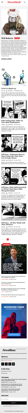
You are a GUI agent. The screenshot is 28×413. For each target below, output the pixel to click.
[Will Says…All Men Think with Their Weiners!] (14, 212)
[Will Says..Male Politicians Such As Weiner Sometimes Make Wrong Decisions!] (14, 176)
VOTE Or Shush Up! (8, 88)
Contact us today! (8, 360)
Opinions (3, 124)
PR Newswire (4, 373)
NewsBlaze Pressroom (6, 371)
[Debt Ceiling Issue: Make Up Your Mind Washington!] (14, 109)
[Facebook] (11, 32)
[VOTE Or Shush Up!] (14, 77)
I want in (13, 402)
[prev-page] (2, 239)
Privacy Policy (16, 406)
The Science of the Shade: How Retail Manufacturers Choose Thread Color (10, 389)
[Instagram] (14, 32)
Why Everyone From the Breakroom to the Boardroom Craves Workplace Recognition (13, 277)
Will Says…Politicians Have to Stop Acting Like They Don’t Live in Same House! (13, 156)
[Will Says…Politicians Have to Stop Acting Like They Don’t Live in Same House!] (14, 143)
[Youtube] (13, 364)
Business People (4, 382)
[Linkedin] (9, 364)
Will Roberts (10, 90)
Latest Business (4, 279)
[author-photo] (7, 90)
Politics (3, 90)
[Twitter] (17, 32)
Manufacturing (4, 285)
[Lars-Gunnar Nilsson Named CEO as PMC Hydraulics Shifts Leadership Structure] (14, 259)
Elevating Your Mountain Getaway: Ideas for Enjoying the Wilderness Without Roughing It (13, 289)
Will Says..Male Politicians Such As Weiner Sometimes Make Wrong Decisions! (13, 189)
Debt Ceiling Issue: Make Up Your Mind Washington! (12, 121)
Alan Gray (5, 272)
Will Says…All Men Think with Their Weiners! (13, 224)
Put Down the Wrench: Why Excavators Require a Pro (13, 294)
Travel (2, 291)
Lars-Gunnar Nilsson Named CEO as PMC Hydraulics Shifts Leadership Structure (13, 267)
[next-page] (13, 239)
